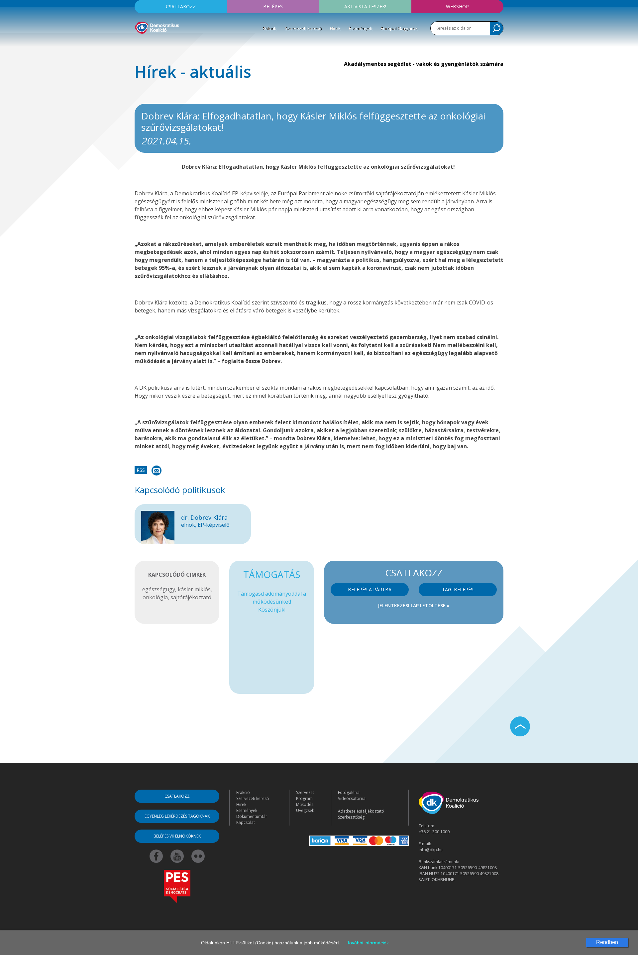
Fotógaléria (349, 792)
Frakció (243, 792)
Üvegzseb (305, 810)
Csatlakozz (181, 6)
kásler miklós (194, 589)
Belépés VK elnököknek (177, 836)
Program (304, 798)
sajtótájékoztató (190, 597)
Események (360, 28)
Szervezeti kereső (303, 28)
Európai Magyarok (399, 28)
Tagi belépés (458, 589)
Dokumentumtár (251, 816)
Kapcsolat (245, 822)
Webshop (457, 6)
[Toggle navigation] (139, 43)
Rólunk (269, 28)
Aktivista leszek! (365, 6)
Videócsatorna (352, 798)
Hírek (335, 28)
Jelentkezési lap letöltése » (414, 605)
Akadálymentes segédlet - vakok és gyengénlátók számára (423, 64)
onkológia (155, 597)
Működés (304, 804)
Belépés (273, 6)
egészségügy (158, 589)
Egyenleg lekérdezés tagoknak (177, 816)
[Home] (157, 26)
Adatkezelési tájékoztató (361, 811)
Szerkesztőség (351, 817)
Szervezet (305, 792)
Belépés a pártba (369, 589)
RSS (141, 470)
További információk (368, 942)
